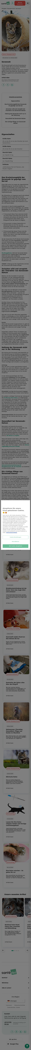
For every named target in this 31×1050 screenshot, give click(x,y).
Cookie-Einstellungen (15, 537)
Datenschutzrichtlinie (11, 532)
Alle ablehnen (15, 541)
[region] (15, 525)
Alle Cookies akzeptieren (15, 546)
